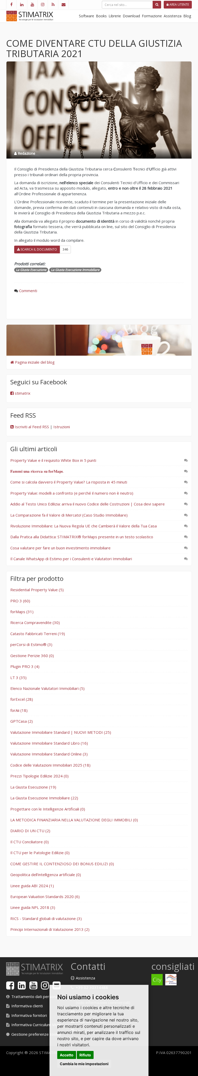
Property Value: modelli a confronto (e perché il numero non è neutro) (71, 493)
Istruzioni (61, 426)
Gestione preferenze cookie (36, 1034)
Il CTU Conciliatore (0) (29, 841)
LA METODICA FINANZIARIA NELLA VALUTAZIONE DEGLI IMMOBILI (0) (74, 819)
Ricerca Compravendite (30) (35, 622)
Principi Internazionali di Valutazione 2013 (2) (49, 929)
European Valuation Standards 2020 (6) (45, 896)
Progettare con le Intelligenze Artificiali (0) (47, 809)
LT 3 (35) (18, 677)
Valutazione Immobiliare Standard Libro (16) (49, 743)
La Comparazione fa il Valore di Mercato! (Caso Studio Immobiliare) (69, 515)
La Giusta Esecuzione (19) (33, 787)
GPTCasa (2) (21, 721)
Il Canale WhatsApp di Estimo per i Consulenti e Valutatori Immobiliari (71, 558)
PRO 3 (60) (20, 600)
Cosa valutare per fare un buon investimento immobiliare (60, 547)
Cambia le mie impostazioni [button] (84, 1064)
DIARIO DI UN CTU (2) (30, 830)
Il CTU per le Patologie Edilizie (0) (40, 852)
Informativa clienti (27, 1005)
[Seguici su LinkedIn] (21, 4)
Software (86, 15)
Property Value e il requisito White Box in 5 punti (53, 460)
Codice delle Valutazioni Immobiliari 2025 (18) (50, 765)
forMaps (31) (22, 611)
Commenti (28, 290)
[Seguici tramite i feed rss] (53, 4)
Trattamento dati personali (35, 996)
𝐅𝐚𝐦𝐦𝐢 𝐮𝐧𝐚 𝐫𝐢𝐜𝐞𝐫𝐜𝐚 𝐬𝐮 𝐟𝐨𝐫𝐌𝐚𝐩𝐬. (37, 471)
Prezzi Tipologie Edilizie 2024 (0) (39, 775)
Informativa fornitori (29, 1015)
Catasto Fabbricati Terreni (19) (37, 633)
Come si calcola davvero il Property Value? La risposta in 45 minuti (68, 482)
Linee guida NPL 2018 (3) (32, 907)
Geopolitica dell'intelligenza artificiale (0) (45, 874)
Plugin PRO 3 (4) (24, 666)
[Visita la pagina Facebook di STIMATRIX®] (11, 4)
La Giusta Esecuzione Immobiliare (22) (44, 797)
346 (65, 249)
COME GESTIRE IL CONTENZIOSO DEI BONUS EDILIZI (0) (62, 863)
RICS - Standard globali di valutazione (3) (46, 918)
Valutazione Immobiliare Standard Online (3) (49, 754)
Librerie (115, 15)
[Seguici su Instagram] (42, 4)
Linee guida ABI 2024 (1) (32, 885)
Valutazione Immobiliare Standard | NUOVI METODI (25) (60, 732)
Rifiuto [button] (85, 1055)
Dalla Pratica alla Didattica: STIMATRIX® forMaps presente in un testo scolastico (81, 536)
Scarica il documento (38, 249)
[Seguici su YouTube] (32, 4)
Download (131, 15)
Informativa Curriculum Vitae (36, 1024)
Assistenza (173, 15)
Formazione (152, 15)
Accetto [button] (66, 1055)
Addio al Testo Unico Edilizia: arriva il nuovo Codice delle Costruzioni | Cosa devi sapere (87, 503)
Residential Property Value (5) (37, 589)
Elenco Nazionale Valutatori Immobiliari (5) (47, 688)
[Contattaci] (63, 4)
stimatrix (22, 393)
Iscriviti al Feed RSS (31, 426)
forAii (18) (19, 710)
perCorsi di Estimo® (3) (31, 644)
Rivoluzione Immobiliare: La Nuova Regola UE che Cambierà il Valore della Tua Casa (83, 525)
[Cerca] (157, 5)
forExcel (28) (21, 699)
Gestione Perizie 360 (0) (32, 655)
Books (101, 15)
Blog (187, 15)
